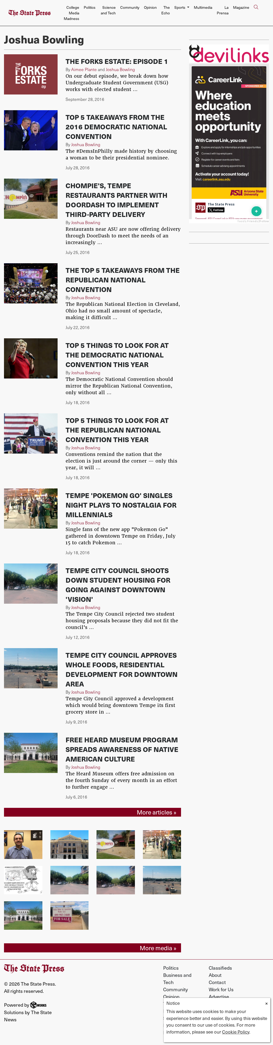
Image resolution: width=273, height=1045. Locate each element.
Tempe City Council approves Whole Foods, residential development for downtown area (122, 669)
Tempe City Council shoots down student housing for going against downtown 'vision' (118, 585)
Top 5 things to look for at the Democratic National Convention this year (117, 354)
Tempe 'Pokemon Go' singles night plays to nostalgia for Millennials (121, 505)
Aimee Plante (84, 69)
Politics (89, 7)
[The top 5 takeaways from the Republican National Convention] (31, 283)
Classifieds (220, 967)
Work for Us (221, 989)
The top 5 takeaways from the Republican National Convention (123, 279)
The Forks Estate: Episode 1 (117, 61)
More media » (158, 947)
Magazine (241, 7)
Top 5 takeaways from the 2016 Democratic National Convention (116, 126)
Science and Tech (108, 10)
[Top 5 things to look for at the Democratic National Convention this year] (31, 358)
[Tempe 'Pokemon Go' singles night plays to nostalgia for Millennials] (31, 508)
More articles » (156, 812)
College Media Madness (71, 13)
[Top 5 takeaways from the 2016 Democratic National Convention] (31, 130)
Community (129, 7)
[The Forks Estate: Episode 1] (31, 74)
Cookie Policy (235, 1031)
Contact (217, 982)
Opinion (150, 7)
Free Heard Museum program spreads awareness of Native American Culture (122, 749)
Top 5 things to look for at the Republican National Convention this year (117, 429)
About (215, 974)
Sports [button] (180, 7)
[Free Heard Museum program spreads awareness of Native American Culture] (31, 753)
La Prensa (222, 10)
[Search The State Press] (255, 13)
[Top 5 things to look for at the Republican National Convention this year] (31, 433)
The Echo (165, 10)
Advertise (219, 996)
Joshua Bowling (120, 69)
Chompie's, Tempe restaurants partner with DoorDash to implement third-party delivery (116, 200)
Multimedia (203, 7)
